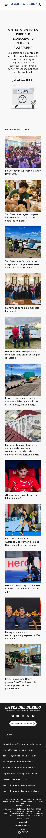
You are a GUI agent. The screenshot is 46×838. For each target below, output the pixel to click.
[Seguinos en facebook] (33, 716)
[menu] (6, 4)
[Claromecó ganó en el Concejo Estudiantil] (23, 289)
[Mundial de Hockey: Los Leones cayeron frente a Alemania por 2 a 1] (23, 567)
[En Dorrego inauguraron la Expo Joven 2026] (23, 152)
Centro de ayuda (23, 819)
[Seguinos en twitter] (23, 716)
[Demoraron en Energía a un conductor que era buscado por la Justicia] (23, 333)
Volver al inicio (23, 80)
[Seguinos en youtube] (17, 716)
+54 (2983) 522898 (23, 806)
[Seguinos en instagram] (28, 716)
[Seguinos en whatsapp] (12, 716)
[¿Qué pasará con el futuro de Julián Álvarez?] (23, 476)
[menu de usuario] (39, 5)
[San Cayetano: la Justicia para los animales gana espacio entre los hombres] (23, 196)
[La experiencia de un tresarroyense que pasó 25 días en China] (23, 614)
